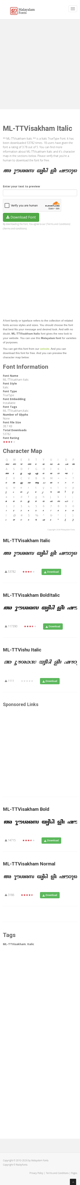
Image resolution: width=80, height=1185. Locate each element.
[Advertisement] (40, 63)
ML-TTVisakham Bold (26, 809)
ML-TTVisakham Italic (26, 540)
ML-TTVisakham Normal (29, 864)
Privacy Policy (36, 1173)
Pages (74, 1173)
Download (53, 571)
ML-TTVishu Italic (22, 650)
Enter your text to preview (21, 186)
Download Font (23, 217)
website (44, 348)
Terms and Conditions (57, 1173)
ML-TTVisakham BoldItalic (31, 595)
